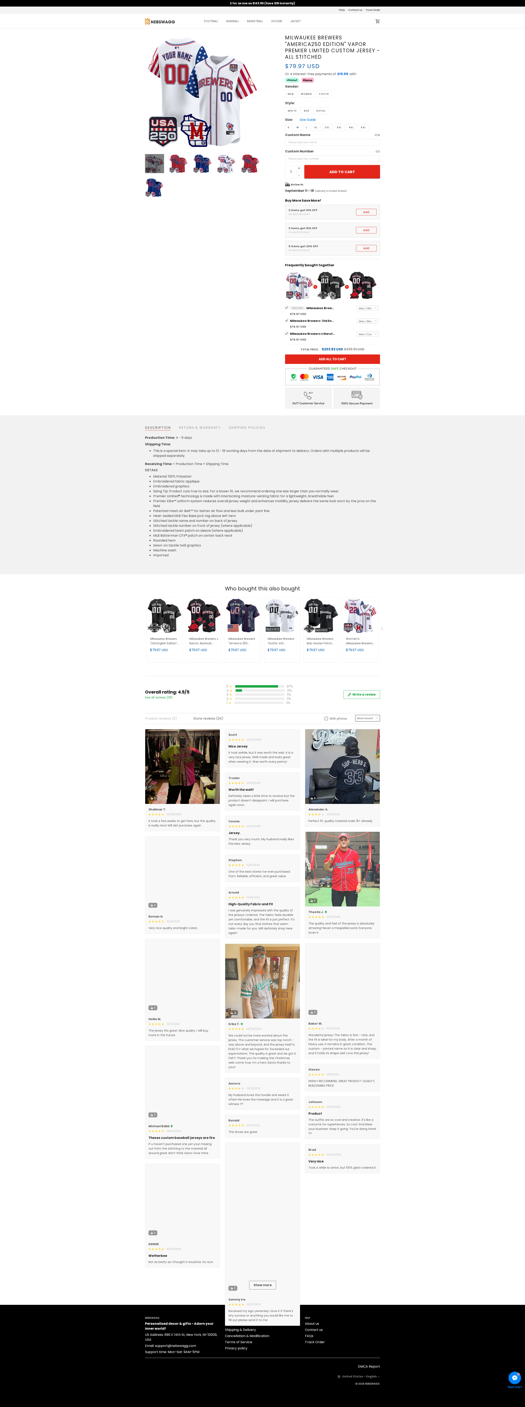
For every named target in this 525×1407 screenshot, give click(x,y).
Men (291, 94)
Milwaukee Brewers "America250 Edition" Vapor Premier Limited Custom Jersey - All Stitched (320, 308)
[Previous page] (148, 92)
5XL (363, 127)
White (292, 110)
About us (312, 1371)
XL (316, 127)
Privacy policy (236, 1395)
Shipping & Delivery (240, 1377)
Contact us (355, 10)
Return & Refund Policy (243, 1371)
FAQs (342, 10)
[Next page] (256, 92)
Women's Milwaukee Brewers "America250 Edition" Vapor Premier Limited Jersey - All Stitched (360, 641)
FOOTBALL (211, 21)
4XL (351, 127)
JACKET (295, 21)
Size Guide (308, 120)
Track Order (373, 10)
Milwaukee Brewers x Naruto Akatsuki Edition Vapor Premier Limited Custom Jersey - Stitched (312, 334)
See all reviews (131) (159, 697)
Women (306, 94)
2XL (327, 127)
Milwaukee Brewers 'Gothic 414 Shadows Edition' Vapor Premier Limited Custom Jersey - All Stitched (282, 641)
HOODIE (276, 21)
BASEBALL (232, 21)
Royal (321, 110)
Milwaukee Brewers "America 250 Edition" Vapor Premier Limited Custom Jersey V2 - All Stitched (242, 641)
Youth (324, 94)
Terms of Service (238, 1389)
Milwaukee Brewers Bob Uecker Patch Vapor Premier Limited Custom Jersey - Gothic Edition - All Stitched (321, 641)
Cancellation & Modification (247, 1383)
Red (306, 110)
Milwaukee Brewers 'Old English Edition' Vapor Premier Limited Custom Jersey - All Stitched (312, 321)
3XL (339, 127)
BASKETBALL (255, 21)
